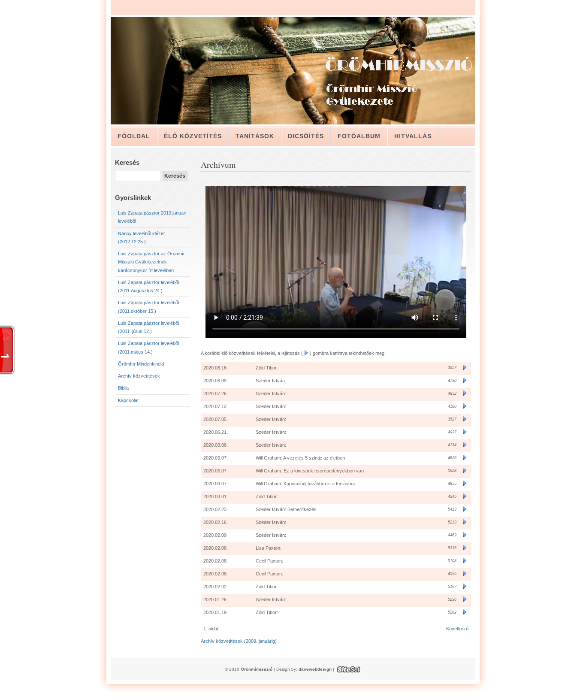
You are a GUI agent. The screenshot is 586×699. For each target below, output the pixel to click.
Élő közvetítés (193, 136)
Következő (457, 628)
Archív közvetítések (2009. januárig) (239, 641)
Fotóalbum (359, 136)
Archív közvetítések (139, 375)
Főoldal (134, 136)
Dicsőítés (306, 136)
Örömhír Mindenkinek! (141, 363)
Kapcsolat (128, 400)
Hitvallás (413, 136)
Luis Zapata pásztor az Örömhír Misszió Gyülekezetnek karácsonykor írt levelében (151, 262)
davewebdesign (315, 669)
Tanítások (255, 136)
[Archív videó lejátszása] (465, 367)
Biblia (123, 387)
